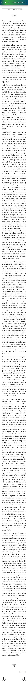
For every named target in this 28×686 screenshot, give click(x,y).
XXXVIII (20, 9)
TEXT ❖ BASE (5, 2)
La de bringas (15, 9)
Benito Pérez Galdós (9, 9)
